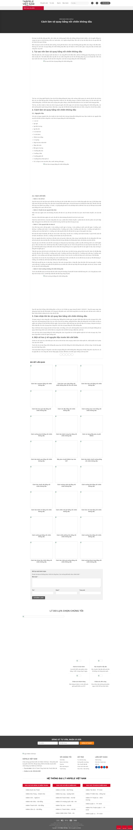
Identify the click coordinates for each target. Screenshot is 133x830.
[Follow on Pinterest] (101, 767)
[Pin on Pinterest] (69, 354)
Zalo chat (124, 828)
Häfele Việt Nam (64, 828)
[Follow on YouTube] (107, 767)
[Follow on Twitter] (99, 767)
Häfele (33, 765)
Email (57, 590)
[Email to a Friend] (66, 354)
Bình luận (35, 576)
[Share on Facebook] (61, 354)
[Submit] (87, 3)
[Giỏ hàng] (92, 3)
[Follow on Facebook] (96, 767)
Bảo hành (66, 3)
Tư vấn (52, 3)
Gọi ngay (119, 828)
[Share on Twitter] (63, 354)
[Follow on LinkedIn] (104, 767)
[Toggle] (24, 790)
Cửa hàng (130, 828)
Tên (33, 590)
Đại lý (59, 3)
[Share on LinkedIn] (72, 354)
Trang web (82, 590)
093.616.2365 (37, 771)
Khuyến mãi (44, 3)
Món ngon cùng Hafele (66, 19)
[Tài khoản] (97, 3)
